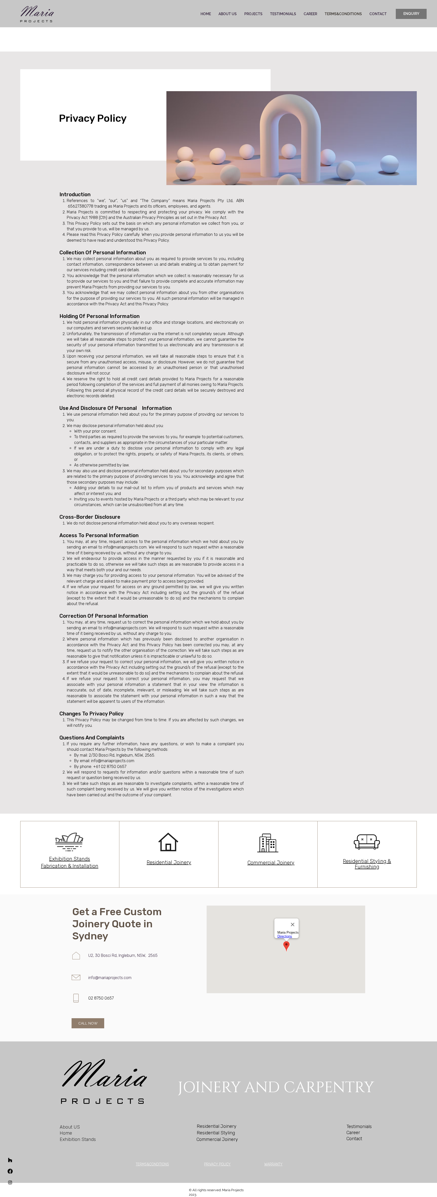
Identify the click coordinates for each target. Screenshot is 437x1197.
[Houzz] (10, 1160)
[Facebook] (10, 1171)
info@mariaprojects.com (125, 547)
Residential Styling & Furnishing (367, 864)
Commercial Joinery (270, 863)
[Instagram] (10, 1182)
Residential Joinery (169, 862)
